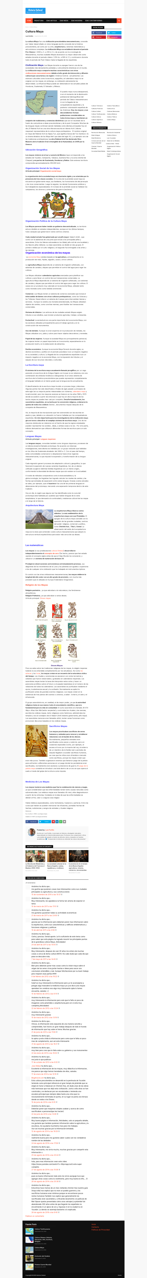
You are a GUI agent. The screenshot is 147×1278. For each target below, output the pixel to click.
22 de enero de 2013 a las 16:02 (45, 1053)
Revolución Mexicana (98, 132)
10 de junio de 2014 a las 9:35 (44, 1102)
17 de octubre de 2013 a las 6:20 (45, 1062)
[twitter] (114, 32)
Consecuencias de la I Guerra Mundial (99, 142)
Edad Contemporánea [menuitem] (93, 20)
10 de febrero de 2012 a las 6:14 (45, 994)
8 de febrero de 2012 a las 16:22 (45, 976)
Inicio (27, 27)
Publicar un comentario (35, 1216)
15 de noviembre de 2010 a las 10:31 (46, 895)
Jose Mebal (36, 1066)
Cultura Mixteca (112, 114)
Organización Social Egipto (113, 155)
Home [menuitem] (29, 20)
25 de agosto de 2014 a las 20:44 (45, 1155)
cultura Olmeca (57, 551)
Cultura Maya (111, 119)
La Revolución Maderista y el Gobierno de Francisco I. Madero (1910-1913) (35, 866)
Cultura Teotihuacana (98, 114)
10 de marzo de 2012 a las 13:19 (44, 1018)
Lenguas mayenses (48, 439)
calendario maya (79, 391)
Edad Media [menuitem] (64, 20)
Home (120, 1275)
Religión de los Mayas (37, 585)
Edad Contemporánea (114, 151)
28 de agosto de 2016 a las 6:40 (45, 1212)
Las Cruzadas (111, 138)
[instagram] (114, 37)
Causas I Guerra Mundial (97, 147)
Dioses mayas (45, 598)
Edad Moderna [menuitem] (76, 20)
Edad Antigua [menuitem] (51, 20)
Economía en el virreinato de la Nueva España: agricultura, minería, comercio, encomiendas (78, 867)
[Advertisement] (107, 72)
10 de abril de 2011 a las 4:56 (43, 930)
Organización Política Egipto (113, 147)
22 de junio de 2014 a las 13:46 (44, 1114)
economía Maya (34, 257)
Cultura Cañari (96, 111)
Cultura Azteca (96, 117)
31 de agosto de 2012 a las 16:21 (45, 1044)
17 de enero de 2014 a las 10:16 (44, 1074)
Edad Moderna (96, 138)
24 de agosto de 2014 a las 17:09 (45, 1143)
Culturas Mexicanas (113, 111)
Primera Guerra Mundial (43, 1264)
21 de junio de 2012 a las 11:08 (44, 1032)
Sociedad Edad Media (98, 151)
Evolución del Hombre (42, 1256)
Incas (38, 673)
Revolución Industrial (113, 132)
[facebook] (99, 32)
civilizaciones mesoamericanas (38, 73)
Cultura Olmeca (96, 122)
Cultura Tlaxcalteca (113, 106)
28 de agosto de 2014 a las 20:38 (45, 1181)
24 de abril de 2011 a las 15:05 (44, 945)
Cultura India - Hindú (112, 143)
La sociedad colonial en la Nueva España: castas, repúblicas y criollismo (56, 866)
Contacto (95, 1227)
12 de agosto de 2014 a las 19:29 (45, 1131)
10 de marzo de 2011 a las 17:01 (44, 906)
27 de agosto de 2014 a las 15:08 (45, 1170)
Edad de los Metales (113, 141)
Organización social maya (50, 171)
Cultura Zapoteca (97, 119)
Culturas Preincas (97, 108)
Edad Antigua (96, 135)
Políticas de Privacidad (101, 1230)
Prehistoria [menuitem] (38, 20)
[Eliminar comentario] (61, 895)
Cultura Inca (111, 108)
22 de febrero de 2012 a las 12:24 (45, 1008)
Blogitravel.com (38, 1078)
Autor (94, 1224)
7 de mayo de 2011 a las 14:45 (44, 959)
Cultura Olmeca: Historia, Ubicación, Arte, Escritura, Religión (44, 1239)
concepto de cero (51, 553)
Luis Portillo (29, 36)
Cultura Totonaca (97, 106)
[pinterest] (99, 37)
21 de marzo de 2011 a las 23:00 (45, 915)
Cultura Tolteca (112, 117)
